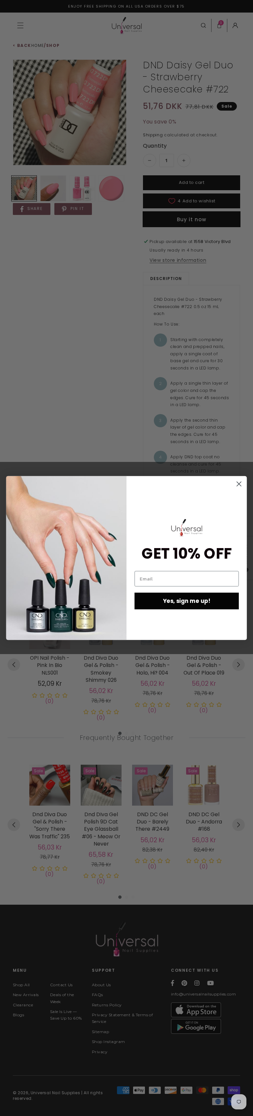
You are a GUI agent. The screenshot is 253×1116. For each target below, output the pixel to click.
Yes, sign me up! (187, 601)
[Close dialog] (239, 483)
